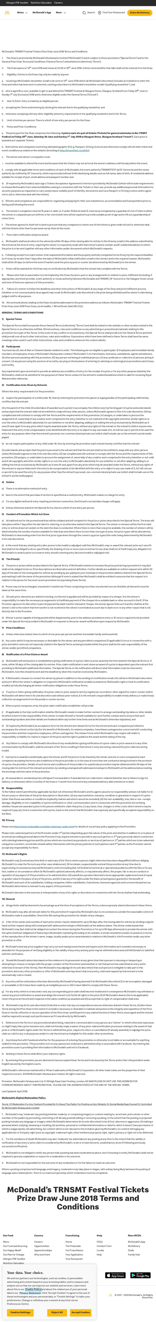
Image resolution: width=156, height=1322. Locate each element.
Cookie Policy (33, 1289)
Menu (20, 13)
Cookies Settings (20, 1312)
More (59, 13)
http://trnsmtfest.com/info (74, 151)
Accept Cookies (81, 1312)
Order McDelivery (140, 13)
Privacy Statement (30, 1293)
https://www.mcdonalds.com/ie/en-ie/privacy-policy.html (44, 827)
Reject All (57, 1312)
